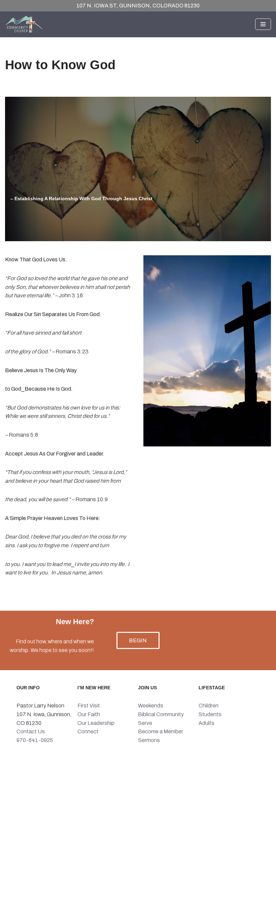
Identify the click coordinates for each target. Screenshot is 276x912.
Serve (145, 723)
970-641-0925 (34, 740)
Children (208, 705)
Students (210, 714)
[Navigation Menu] (263, 24)
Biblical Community (161, 714)
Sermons (149, 740)
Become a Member (160, 731)
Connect (88, 731)
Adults (206, 723)
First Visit (88, 705)
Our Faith (88, 714)
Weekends (150, 705)
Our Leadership (95, 723)
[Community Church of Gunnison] (25, 24)
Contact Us (30, 731)
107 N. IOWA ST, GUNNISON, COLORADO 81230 (138, 5)
